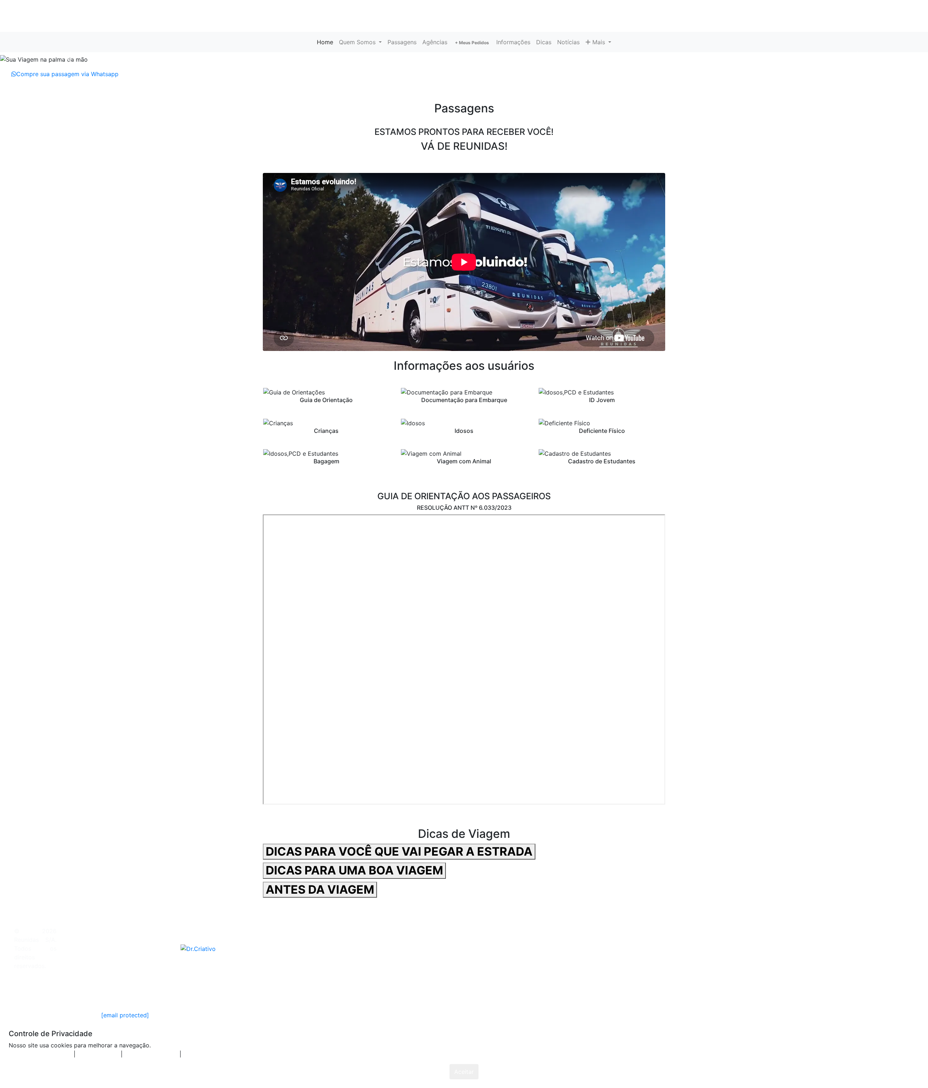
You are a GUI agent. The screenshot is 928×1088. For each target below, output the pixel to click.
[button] (69, 59)
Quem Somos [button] (358, 42)
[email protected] (125, 1015)
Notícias (568, 42)
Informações (513, 42)
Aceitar (464, 1071)
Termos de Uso (109, 992)
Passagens (402, 42)
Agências (434, 42)
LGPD (202, 992)
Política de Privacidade (51, 992)
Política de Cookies (162, 992)
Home (326, 42)
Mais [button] (599, 42)
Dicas (543, 42)
